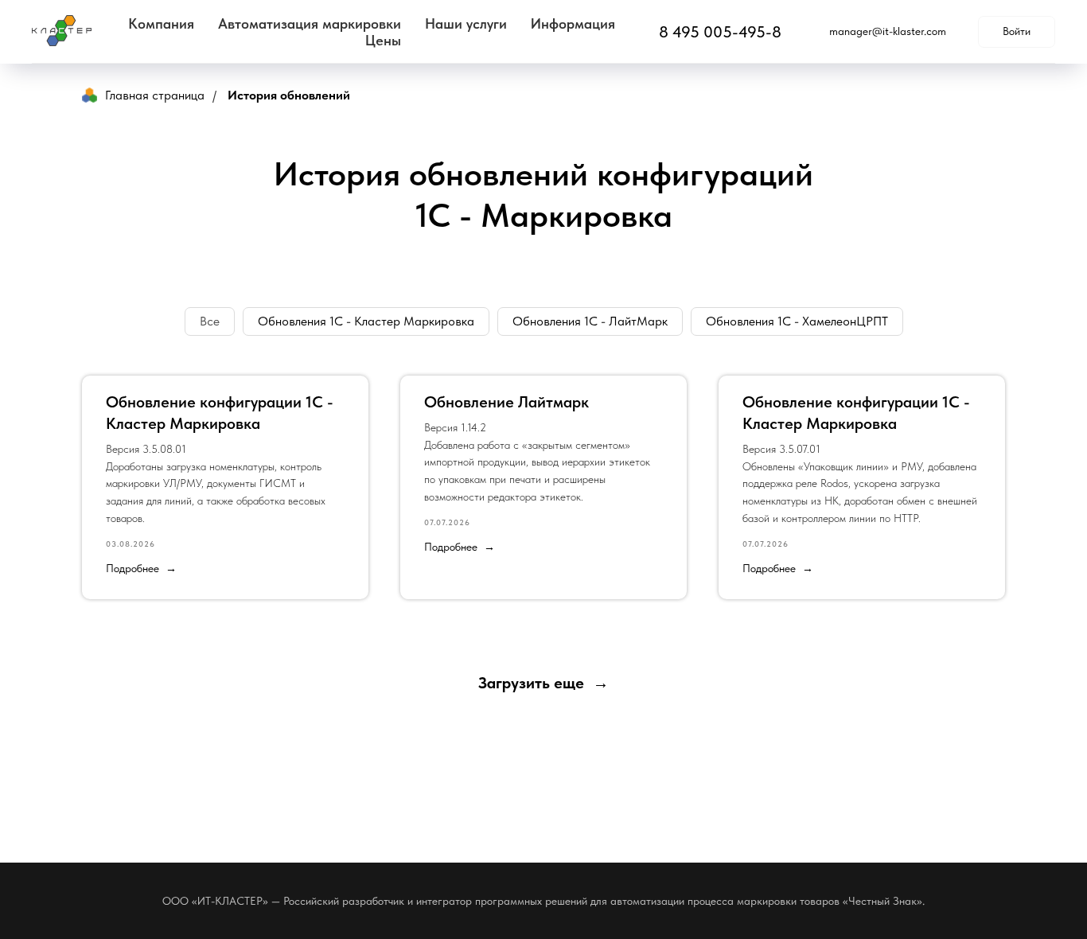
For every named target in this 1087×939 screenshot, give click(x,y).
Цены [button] (383, 40)
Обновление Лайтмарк (506, 401)
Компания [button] (161, 23)
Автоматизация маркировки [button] (309, 23)
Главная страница (155, 95)
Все (210, 321)
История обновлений (289, 95)
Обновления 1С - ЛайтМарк (590, 321)
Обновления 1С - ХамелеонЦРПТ (797, 321)
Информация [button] (573, 23)
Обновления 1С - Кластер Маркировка (366, 321)
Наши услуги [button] (466, 23)
